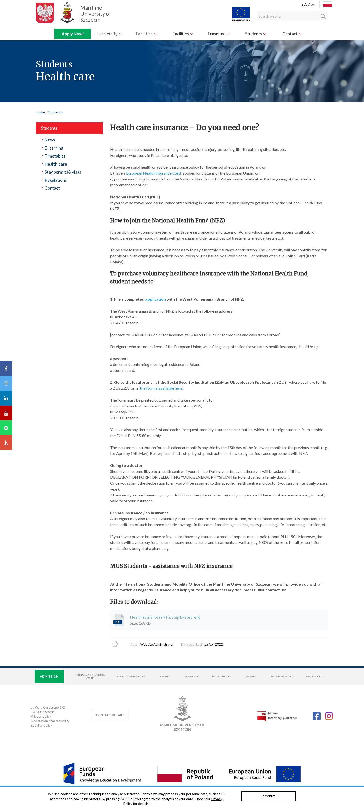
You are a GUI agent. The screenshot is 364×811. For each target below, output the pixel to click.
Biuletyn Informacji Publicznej (277, 716)
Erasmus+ (217, 33)
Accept (268, 796)
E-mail (164, 676)
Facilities (181, 33)
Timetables (55, 155)
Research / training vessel (90, 676)
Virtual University (131, 676)
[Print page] (115, 644)
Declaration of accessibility (50, 721)
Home (40, 112)
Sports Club (315, 676)
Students (254, 33)
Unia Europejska (241, 13)
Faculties (144, 33)
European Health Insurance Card (153, 173)
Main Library (221, 676)
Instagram (329, 716)
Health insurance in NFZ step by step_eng (165, 617)
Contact (290, 33)
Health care (56, 164)
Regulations (56, 180)
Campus (251, 676)
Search (323, 16)
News (50, 139)
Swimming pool (282, 676)
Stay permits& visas (63, 172)
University (108, 33)
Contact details (110, 715)
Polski (327, 4)
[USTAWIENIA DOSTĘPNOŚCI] (308, 5)
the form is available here (161, 388)
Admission (49, 676)
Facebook (316, 716)
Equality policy (41, 725)
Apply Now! (73, 33)
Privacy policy (41, 716)
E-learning (54, 148)
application (155, 299)
